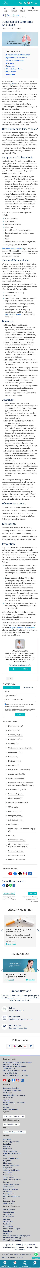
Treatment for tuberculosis (12, 249)
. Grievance (20, 1257)
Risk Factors (11, 72)
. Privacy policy (12, 1257)
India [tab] (11, 687)
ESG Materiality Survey (11, 1124)
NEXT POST (32, 893)
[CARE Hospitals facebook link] (14, 1080)
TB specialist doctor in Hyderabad (22, 628)
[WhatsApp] (36, 1254)
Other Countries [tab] (28, 687)
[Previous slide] (2, 930)
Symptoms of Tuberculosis (16, 58)
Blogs (8, 15)
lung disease (12, 84)
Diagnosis (10, 63)
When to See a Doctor (14, 69)
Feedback (5, 1257)
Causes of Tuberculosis (15, 60)
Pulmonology (15, 15)
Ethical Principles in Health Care (14, 1132)
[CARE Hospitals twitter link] (10, 1080)
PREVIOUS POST (9, 893)
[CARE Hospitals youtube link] (5, 1080)
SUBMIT (20, 714)
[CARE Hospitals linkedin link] (23, 1080)
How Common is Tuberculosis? (18, 55)
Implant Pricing (19, 1116)
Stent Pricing (8, 1116)
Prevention (10, 74)
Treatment (10, 66)
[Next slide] (38, 930)
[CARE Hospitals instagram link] (18, 1080)
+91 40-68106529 (21, 669)
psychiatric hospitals (13, 314)
